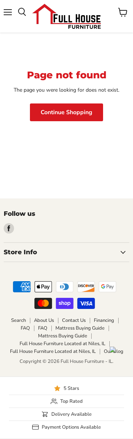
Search (18, 320)
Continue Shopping (66, 112)
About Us (44, 320)
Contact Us (74, 320)
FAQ (25, 328)
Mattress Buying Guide (80, 328)
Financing (104, 320)
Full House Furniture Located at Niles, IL (62, 343)
